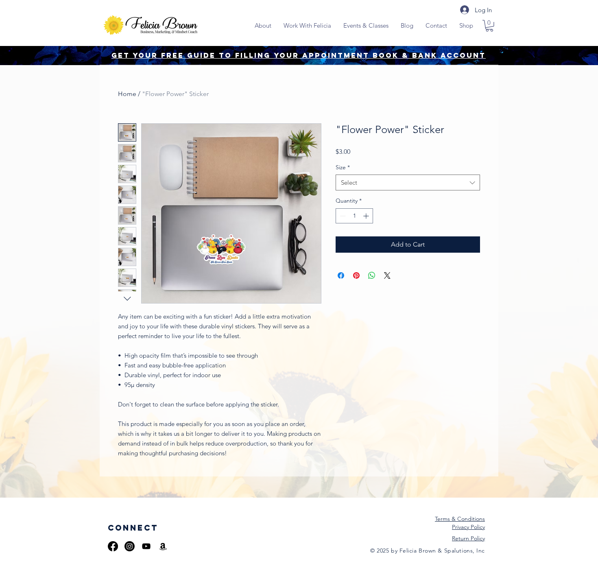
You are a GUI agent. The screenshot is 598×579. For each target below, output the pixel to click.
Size (343, 167)
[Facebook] (113, 546)
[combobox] (408, 182)
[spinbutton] (354, 216)
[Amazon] (163, 546)
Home (127, 94)
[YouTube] (146, 546)
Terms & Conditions (460, 518)
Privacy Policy (468, 527)
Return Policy (468, 538)
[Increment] (367, 216)
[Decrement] (342, 216)
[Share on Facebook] (341, 275)
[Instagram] (129, 546)
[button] (489, 26)
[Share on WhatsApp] (372, 275)
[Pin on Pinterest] (356, 275)
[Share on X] (387, 275)
